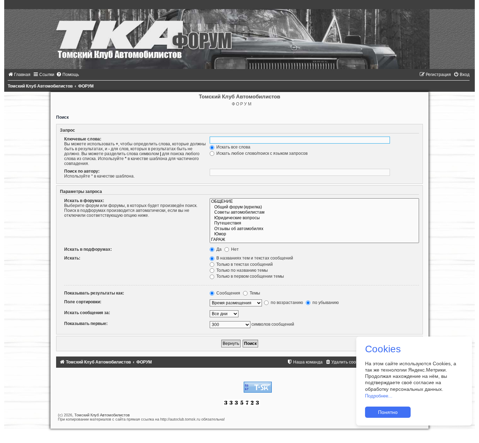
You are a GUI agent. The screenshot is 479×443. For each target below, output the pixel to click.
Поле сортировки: (82, 301)
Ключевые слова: (82, 139)
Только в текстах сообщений (244, 264)
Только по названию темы (241, 270)
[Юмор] (314, 234)
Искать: (72, 258)
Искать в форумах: (84, 200)
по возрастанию (286, 302)
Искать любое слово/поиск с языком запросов (261, 153)
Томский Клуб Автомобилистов (102, 415)
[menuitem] (19, 74)
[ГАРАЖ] (314, 240)
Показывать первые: (86, 323)
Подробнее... (378, 396)
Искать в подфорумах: (88, 249)
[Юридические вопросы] (314, 218)
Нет (234, 249)
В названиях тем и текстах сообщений (254, 258)
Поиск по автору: (82, 171)
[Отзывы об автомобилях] (314, 229)
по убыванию (325, 302)
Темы (254, 293)
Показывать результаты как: (94, 293)
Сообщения (227, 293)
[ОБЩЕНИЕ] (314, 202)
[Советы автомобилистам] (314, 212)
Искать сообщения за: (87, 312)
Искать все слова (232, 147)
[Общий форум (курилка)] (314, 207)
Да (218, 249)
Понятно (388, 412)
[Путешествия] (314, 223)
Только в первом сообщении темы (249, 276)
